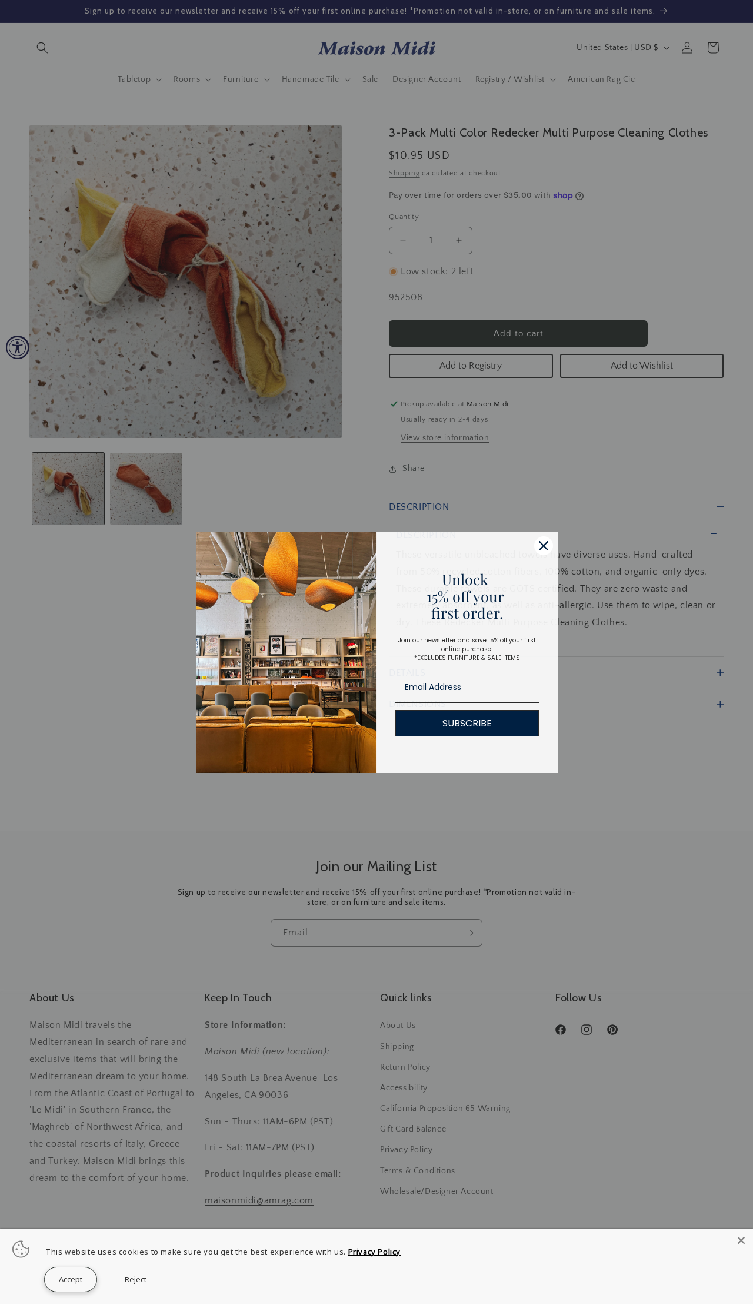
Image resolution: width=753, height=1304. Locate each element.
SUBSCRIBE (467, 723)
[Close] (741, 1240)
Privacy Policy (374, 1251)
